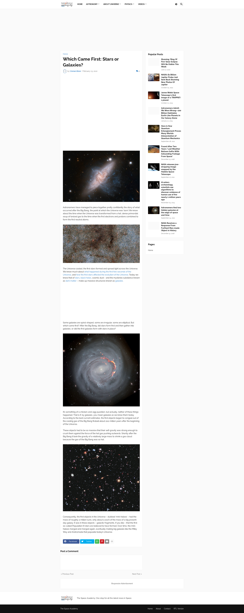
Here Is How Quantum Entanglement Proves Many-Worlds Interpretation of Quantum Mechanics (171, 132)
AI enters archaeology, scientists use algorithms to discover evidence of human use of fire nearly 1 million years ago (171, 191)
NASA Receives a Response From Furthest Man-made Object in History (170, 227)
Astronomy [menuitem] (91, 4)
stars (77, 278)
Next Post (136, 574)
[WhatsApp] (97, 541)
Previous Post (68, 574)
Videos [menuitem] (141, 4)
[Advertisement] (122, 29)
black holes (86, 278)
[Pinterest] (102, 541)
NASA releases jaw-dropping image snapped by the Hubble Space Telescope (170, 169)
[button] (176, 4)
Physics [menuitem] (128, 4)
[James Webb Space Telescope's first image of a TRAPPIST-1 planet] (153, 95)
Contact (167, 609)
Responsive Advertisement (122, 584)
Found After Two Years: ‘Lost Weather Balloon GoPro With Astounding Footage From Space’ (170, 151)
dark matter (71, 281)
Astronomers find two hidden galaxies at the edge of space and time (171, 211)
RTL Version (179, 609)
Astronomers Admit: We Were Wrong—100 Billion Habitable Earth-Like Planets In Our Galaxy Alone (171, 113)
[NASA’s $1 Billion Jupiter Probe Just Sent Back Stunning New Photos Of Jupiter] (153, 77)
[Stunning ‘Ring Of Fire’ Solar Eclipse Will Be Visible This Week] (153, 62)
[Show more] (112, 541)
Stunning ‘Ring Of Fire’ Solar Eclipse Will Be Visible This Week (170, 63)
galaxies (119, 281)
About (158, 609)
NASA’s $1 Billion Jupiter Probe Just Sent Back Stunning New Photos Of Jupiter (170, 80)
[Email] (107, 541)
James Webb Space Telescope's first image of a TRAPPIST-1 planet (171, 96)
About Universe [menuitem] (111, 4)
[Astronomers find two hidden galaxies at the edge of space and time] (153, 210)
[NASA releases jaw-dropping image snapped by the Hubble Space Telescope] (153, 167)
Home (65, 54)
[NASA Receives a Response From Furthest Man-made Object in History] (153, 226)
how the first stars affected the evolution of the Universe (102, 275)
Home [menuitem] (79, 4)
